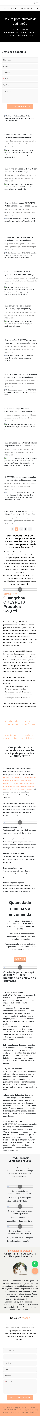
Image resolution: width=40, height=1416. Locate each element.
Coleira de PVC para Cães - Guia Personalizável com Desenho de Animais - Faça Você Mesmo (18, 136)
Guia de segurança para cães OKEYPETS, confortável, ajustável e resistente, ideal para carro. (19, 410)
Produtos (25, 30)
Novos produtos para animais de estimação (21, 32)
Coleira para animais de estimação (21, 35)
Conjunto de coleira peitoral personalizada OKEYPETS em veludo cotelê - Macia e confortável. (20, 1232)
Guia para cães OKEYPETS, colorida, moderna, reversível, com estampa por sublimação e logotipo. (20, 341)
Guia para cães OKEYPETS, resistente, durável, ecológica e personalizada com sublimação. (20, 376)
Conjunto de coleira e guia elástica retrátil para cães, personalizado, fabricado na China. (18, 239)
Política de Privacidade (29, 1412)
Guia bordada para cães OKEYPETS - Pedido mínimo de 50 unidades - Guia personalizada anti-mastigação (20, 204)
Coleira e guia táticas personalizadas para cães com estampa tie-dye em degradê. (20, 1192)
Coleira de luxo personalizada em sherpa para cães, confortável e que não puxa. (20, 1212)
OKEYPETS (15, 30)
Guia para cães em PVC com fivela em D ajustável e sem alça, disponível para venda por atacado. (20, 444)
